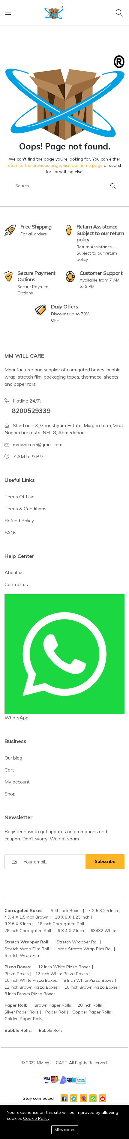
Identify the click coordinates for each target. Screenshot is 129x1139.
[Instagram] (83, 1098)
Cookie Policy (36, 1118)
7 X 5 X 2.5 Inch (103, 910)
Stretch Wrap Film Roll (26, 949)
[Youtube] (102, 1098)
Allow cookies (65, 1130)
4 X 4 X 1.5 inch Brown (26, 917)
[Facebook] (64, 1098)
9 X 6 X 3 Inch (17, 923)
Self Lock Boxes (66, 910)
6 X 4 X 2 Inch (71, 930)
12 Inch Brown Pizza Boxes (31, 987)
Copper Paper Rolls (91, 1012)
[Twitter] (73, 1098)
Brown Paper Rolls (52, 1005)
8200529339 (31, 410)
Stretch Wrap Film (22, 955)
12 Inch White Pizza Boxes (64, 966)
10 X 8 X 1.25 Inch (72, 917)
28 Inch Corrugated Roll (27, 930)
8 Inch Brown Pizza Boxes (30, 993)
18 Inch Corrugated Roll (61, 923)
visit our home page (83, 165)
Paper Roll (55, 1012)
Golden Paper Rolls (23, 1018)
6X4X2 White (103, 930)
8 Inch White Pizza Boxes (89, 980)
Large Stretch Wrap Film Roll (84, 949)
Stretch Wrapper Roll (77, 942)
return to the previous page (34, 165)
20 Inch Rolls (90, 1005)
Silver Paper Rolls (21, 1012)
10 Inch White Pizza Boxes (30, 980)
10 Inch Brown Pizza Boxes (91, 987)
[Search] (120, 12)
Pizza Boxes (16, 973)
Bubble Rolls (51, 1030)
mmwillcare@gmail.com (37, 444)
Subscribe (105, 861)
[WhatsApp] (93, 1098)
